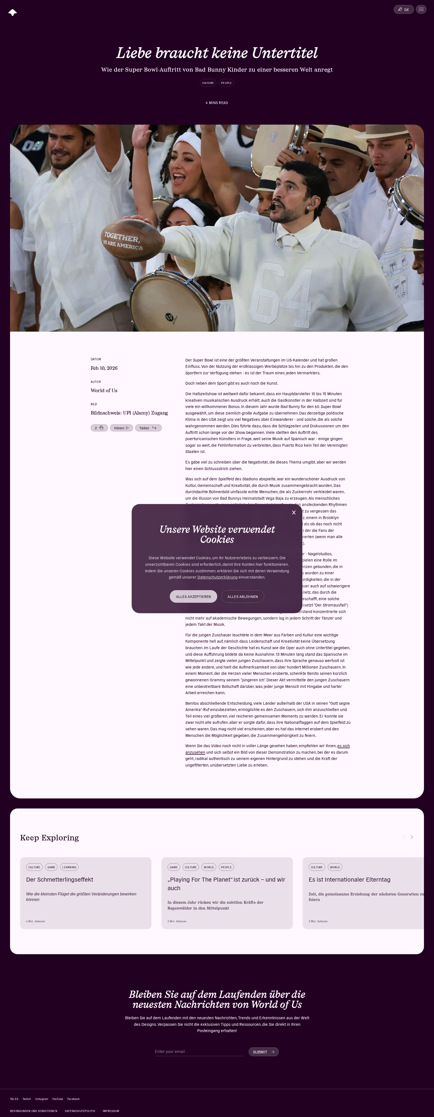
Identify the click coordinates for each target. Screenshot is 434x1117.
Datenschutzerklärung (217, 576)
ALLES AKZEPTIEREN (193, 596)
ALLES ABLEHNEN (243, 596)
